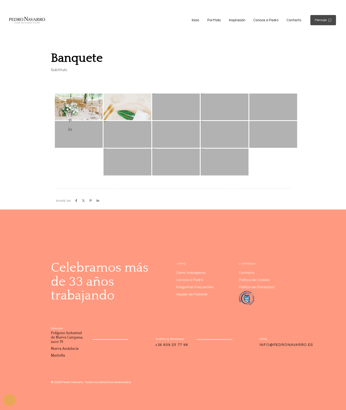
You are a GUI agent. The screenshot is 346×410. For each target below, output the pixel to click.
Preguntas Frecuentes (194, 287)
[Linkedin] (74, 129)
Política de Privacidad (256, 287)
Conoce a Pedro (266, 20)
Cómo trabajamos (191, 273)
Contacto (294, 20)
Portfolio (214, 20)
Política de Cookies (254, 280)
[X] (74, 112)
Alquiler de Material (191, 294)
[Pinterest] (74, 121)
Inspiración (237, 20)
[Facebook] (74, 103)
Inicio (195, 20)
